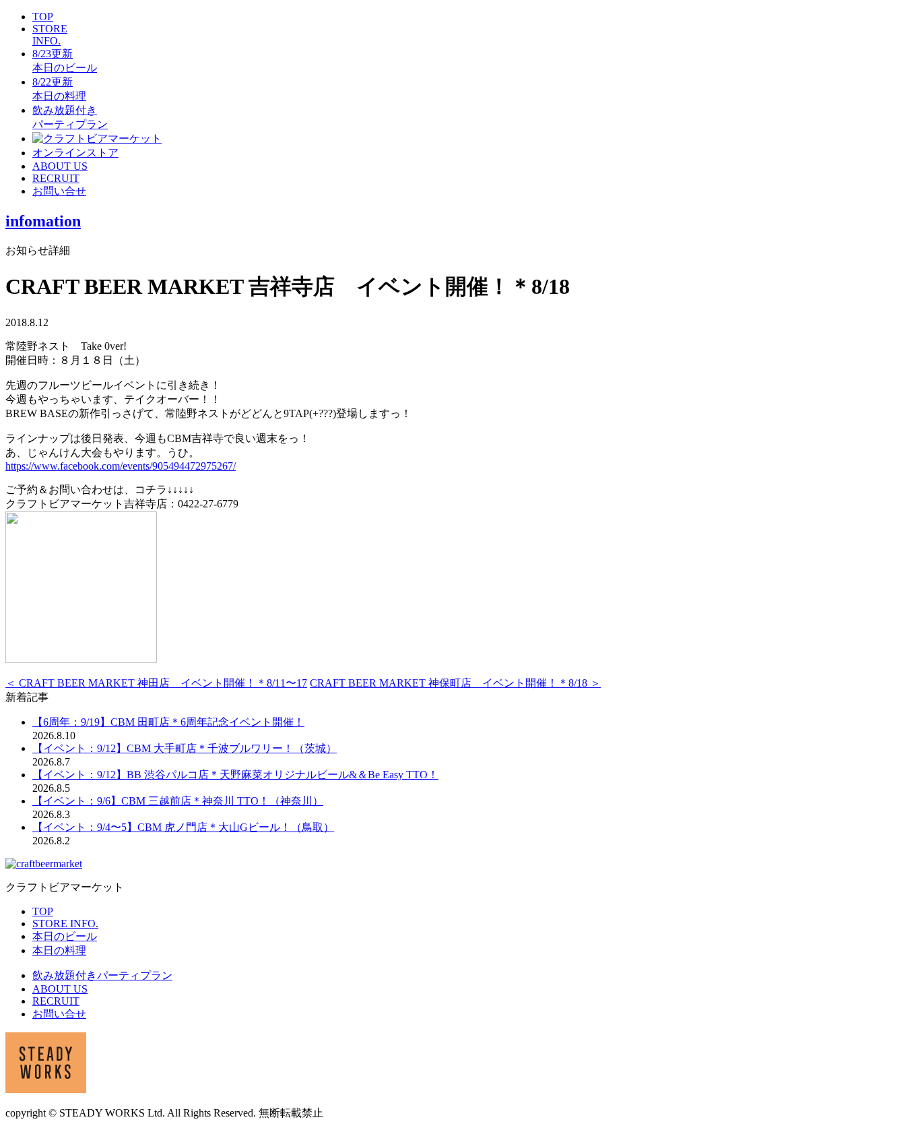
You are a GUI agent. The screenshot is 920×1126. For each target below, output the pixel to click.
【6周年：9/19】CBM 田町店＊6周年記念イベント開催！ (168, 722)
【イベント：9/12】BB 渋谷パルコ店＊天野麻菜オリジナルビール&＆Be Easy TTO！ (235, 774)
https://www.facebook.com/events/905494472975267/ (120, 466)
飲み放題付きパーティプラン (102, 975)
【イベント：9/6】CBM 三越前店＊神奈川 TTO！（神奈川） (177, 801)
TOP (42, 16)
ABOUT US (60, 166)
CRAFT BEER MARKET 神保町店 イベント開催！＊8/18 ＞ (455, 683)
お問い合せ (59, 191)
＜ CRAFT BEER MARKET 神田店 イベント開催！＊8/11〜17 (156, 683)
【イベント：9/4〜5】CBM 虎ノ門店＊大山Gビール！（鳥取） (183, 827)
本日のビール (64, 936)
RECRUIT (55, 178)
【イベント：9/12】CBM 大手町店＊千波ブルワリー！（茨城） (184, 748)
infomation (43, 221)
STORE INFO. (49, 34)
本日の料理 (59, 950)
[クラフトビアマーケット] (97, 138)
